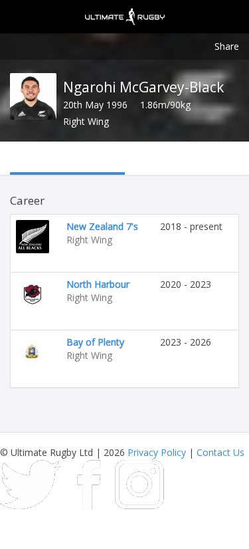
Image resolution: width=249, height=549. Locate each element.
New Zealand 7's (102, 226)
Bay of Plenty (95, 342)
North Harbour (97, 284)
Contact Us (220, 452)
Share (226, 46)
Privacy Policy (156, 452)
